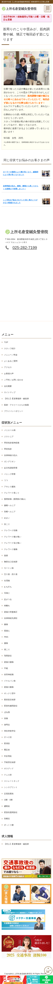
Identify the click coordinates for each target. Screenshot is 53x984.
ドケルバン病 (9, 681)
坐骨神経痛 (9, 674)
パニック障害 (9, 474)
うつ (6, 480)
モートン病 (9, 568)
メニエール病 (9, 430)
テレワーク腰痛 (10, 549)
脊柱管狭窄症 (9, 731)
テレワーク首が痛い (12, 543)
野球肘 (7, 743)
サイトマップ (9, 392)
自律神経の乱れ (10, 455)
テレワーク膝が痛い (12, 537)
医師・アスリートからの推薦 (16, 405)
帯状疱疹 (8, 449)
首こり (7, 524)
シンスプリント (10, 787)
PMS (6, 637)
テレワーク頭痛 (10, 530)
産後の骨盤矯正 (10, 612)
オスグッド (9, 768)
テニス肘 (8, 775)
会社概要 (8, 386)
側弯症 (7, 725)
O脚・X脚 (8, 800)
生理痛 (7, 581)
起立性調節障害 (10, 468)
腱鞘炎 (7, 806)
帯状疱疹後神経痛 (11, 443)
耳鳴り (7, 593)
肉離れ (7, 605)
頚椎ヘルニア (9, 512)
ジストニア (9, 436)
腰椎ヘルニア (9, 505)
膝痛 (6, 624)
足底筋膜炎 (9, 793)
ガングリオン (9, 461)
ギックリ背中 (9, 693)
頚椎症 (7, 818)
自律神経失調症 (10, 618)
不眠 (6, 668)
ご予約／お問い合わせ (13, 380)
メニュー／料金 (10, 355)
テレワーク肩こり (11, 493)
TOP (6, 342)
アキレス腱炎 (9, 487)
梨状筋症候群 (9, 699)
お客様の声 (9, 373)
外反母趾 (8, 756)
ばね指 (7, 712)
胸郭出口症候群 (10, 562)
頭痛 (6, 718)
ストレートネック (11, 781)
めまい (7, 518)
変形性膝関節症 (10, 706)
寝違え (7, 631)
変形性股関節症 (10, 812)
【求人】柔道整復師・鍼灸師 (16, 398)
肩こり (7, 649)
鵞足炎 (7, 750)
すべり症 (8, 737)
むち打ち (8, 587)
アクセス (8, 367)
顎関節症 (8, 656)
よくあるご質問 (10, 361)
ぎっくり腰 (9, 825)
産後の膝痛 (9, 687)
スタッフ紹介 (9, 348)
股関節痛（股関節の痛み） (15, 499)
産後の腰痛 (9, 662)
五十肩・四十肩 (10, 574)
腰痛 (6, 643)
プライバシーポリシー (13, 411)
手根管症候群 (9, 762)
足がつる (8, 599)
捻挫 (6, 555)
